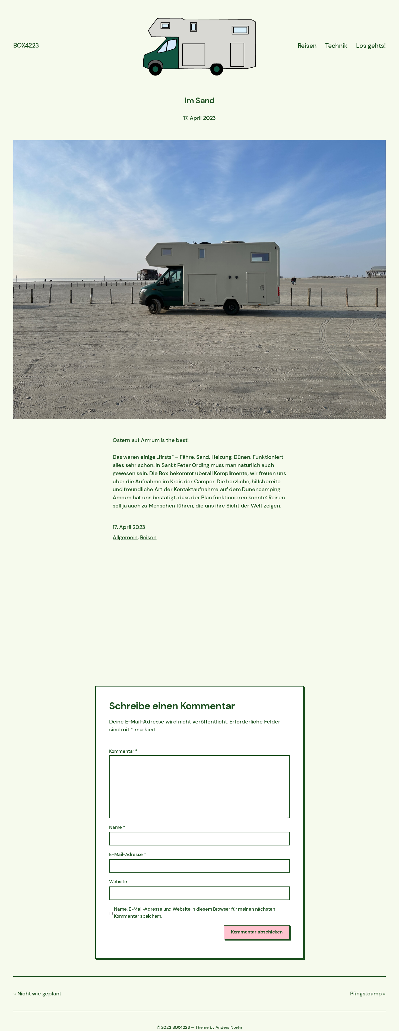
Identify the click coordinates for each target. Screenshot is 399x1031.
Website (118, 882)
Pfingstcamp (366, 993)
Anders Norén (229, 1027)
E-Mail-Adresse (127, 854)
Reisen (148, 537)
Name (117, 827)
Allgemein (125, 537)
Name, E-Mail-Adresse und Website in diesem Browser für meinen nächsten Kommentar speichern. (194, 912)
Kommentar (123, 751)
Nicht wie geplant (39, 993)
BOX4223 (26, 45)
